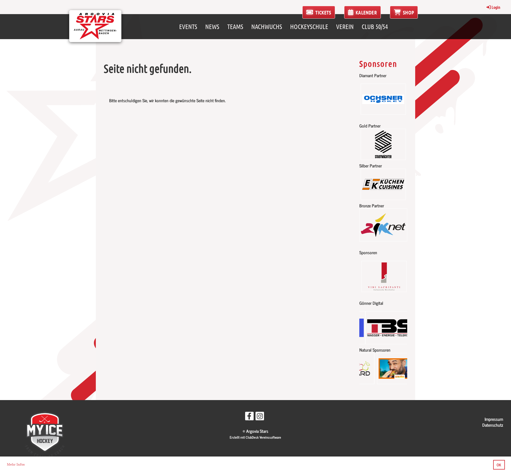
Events (188, 26)
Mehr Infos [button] (16, 464)
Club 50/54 (375, 26)
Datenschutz (492, 424)
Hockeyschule (309, 26)
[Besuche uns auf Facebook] (249, 416)
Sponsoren (378, 63)
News (212, 26)
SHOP (408, 12)
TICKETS (322, 12)
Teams (235, 26)
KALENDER (366, 12)
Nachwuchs (266, 26)
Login (496, 7)
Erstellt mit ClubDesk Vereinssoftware (255, 437)
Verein (345, 26)
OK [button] (499, 465)
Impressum (494, 419)
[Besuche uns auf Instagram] (260, 416)
